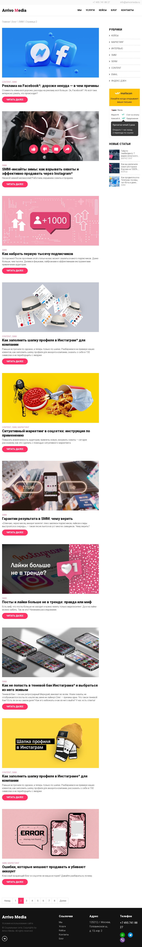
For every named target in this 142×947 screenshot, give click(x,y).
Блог (61, 938)
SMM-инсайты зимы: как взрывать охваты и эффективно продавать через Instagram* (40, 171)
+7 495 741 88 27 (101, 2)
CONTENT (6, 82)
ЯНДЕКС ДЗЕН (118, 80)
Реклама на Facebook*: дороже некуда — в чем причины (50, 86)
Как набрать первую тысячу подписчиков (37, 254)
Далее (64, 901)
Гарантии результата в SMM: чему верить (37, 519)
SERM (114, 61)
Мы (60, 922)
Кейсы (114, 35)
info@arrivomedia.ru (130, 2)
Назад (8, 901)
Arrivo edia (14, 10)
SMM (14, 82)
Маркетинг (23, 427)
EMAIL (114, 74)
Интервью (117, 48)
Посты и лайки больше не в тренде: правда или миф (47, 602)
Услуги (62, 926)
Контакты (64, 934)
